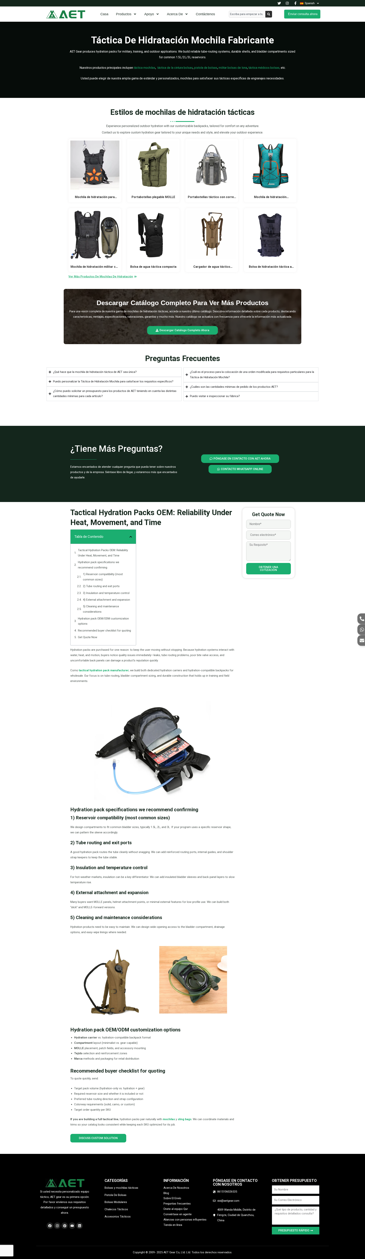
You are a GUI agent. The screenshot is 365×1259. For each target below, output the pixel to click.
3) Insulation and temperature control (106, 593)
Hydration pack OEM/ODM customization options (103, 621)
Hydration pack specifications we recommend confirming (98, 564)
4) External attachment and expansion (106, 599)
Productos (123, 14)
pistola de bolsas (205, 68)
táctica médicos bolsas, (264, 68)
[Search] (268, 14)
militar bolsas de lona (233, 68)
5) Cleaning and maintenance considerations (101, 609)
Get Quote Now (87, 637)
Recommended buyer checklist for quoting (104, 630)
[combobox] (247, 14)
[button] (130, 536)
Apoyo (149, 14)
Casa (104, 14)
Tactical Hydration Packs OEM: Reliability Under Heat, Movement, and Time (103, 552)
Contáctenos (205, 14)
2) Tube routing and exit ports (101, 586)
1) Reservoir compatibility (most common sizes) (103, 576)
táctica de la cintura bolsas (175, 68)
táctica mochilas (144, 68)
